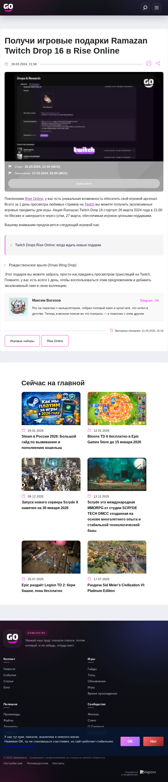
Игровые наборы (22, 341)
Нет (153, 741)
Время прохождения (102, 693)
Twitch (89, 204)
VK (157, 300)
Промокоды (12, 714)
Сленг (92, 720)
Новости (9, 669)
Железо (93, 714)
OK (130, 741)
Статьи (8, 681)
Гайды (92, 669)
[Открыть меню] (156, 7)
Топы (91, 675)
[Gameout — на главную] (8, 7)
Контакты (58, 763)
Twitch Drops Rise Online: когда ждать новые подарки (58, 245)
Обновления (97, 681)
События (10, 675)
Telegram (146, 300)
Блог (7, 687)
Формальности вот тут (20, 746)
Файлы (8, 720)
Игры (91, 687)
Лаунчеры (11, 726)
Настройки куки (13, 763)
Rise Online (34, 199)
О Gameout (96, 726)
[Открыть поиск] (145, 7)
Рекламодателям (37, 763)
